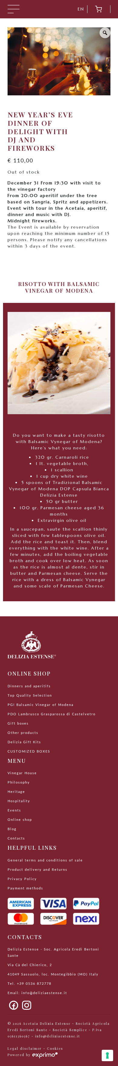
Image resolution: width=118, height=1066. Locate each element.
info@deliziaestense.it (44, 993)
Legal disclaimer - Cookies (35, 1048)
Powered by (20, 1055)
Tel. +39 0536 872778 (29, 983)
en (81, 9)
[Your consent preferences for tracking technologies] (107, 1055)
